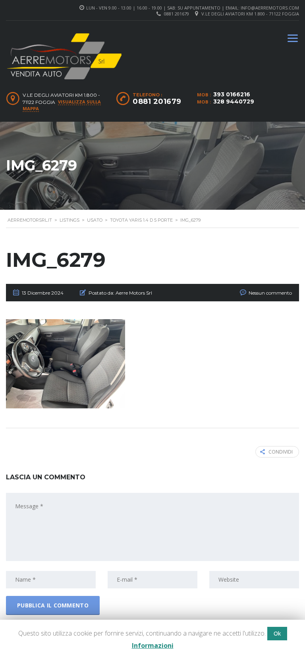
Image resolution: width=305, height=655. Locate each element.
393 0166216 (231, 94)
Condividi (280, 451)
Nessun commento (270, 293)
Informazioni (153, 645)
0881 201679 (176, 14)
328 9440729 (233, 101)
